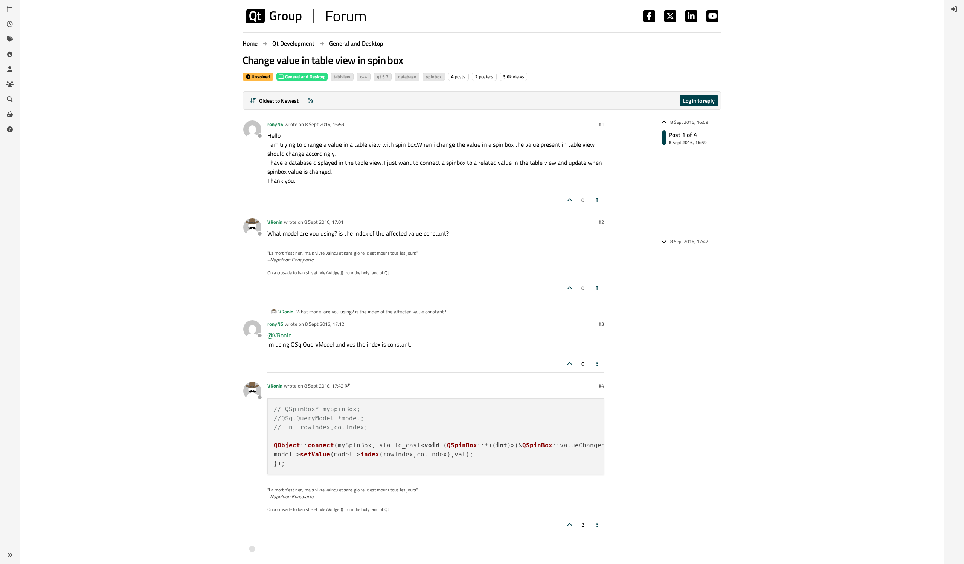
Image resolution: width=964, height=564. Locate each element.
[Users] (10, 69)
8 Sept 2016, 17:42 (323, 385)
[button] (10, 555)
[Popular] (10, 54)
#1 (601, 124)
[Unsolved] (10, 129)
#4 (601, 385)
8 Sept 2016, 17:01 (323, 222)
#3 (601, 324)
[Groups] (10, 84)
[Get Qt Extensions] (10, 114)
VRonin (274, 222)
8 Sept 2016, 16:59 (324, 124)
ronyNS (275, 124)
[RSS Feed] (310, 100)
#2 (601, 222)
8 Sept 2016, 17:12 (324, 324)
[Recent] (10, 24)
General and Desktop (305, 76)
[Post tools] (597, 200)
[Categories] (10, 9)
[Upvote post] (570, 200)
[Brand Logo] (306, 16)
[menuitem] (954, 9)
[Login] (954, 9)
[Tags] (10, 39)
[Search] (10, 99)
